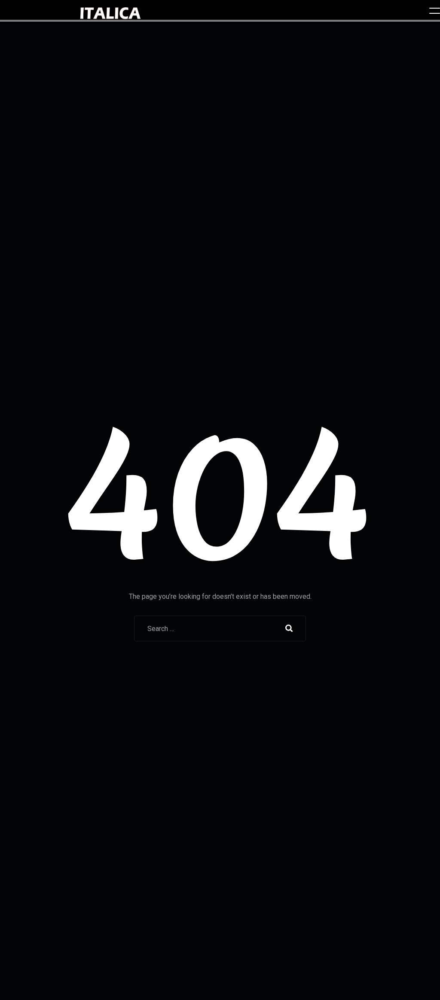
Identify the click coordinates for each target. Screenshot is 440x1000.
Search (289, 628)
